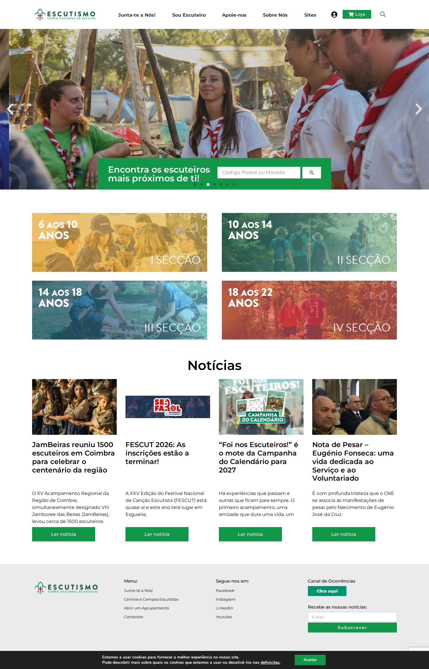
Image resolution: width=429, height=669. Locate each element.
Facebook (225, 590)
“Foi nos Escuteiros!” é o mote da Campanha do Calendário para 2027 (258, 457)
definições (270, 662)
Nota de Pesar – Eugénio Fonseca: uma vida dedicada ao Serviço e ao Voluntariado (353, 461)
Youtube (224, 616)
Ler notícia (63, 534)
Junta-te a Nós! (138, 590)
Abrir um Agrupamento (146, 608)
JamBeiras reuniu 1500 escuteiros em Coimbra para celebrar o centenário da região (73, 457)
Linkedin (224, 608)
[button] (383, 14)
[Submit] (311, 172)
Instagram (226, 599)
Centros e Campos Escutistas (151, 599)
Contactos (133, 616)
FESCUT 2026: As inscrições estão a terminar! (157, 453)
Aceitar (310, 660)
